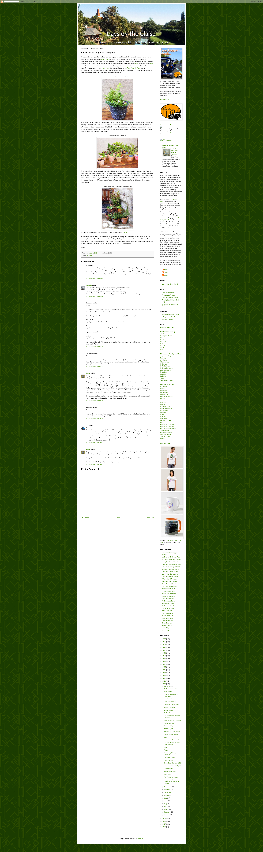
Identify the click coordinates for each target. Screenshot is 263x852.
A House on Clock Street (172, 731)
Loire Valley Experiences (170, 574)
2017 (164, 664)
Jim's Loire (165, 630)
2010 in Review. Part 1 (171, 689)
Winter (162, 438)
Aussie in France (167, 615)
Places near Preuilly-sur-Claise (171, 354)
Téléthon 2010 (168, 768)
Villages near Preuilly (169, 317)
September (168, 792)
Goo (165, 737)
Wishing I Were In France (170, 569)
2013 (164, 675)
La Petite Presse (167, 620)
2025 (164, 642)
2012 (164, 678)
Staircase (163, 350)
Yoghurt (166, 747)
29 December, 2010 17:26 (94, 367)
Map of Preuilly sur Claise (170, 314)
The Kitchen (164, 334)
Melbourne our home (169, 593)
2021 (164, 653)
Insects (162, 388)
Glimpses (163, 412)
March (166, 809)
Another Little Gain (170, 771)
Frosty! (166, 750)
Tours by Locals (166, 125)
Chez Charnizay (167, 623)
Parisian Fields (167, 625)
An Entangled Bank (168, 601)
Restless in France (168, 603)
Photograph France (168, 295)
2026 (164, 639)
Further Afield (164, 410)
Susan (88, 373)
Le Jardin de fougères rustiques (171, 695)
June (166, 801)
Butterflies (163, 390)
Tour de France (165, 436)
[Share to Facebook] (109, 253)
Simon (166, 269)
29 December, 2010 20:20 (94, 419)
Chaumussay (164, 362)
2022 (164, 650)
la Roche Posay (165, 366)
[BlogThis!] (105, 253)
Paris (162, 422)
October (167, 789)
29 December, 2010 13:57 (94, 278)
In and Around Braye (168, 591)
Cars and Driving (165, 434)
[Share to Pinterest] (111, 253)
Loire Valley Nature (168, 292)
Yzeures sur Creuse (166, 380)
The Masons (164, 348)
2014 (164, 672)
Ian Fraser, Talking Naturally (171, 567)
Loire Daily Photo (167, 613)
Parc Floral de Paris (133, 68)
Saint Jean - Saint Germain (172, 720)
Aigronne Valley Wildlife (169, 581)
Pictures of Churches (167, 426)
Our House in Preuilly (167, 332)
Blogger (140, 838)
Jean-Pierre (105, 68)
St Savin (163, 376)
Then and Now (168, 760)
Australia (163, 402)
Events (162, 404)
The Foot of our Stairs (171, 777)
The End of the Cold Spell (172, 766)
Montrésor (163, 372)
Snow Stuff (167, 774)
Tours (162, 378)
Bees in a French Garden (170, 571)
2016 (164, 667)
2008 (164, 821)
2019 (164, 658)
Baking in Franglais (168, 596)
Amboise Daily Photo (169, 589)
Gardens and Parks (166, 396)
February (167, 812)
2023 (164, 647)
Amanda (89, 285)
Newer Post (85, 517)
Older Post (150, 517)
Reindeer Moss (169, 723)
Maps (162, 414)
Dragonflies (164, 394)
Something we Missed (171, 734)
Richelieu (163, 374)
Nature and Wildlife (167, 384)
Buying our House (166, 336)
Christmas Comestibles (171, 704)
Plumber (163, 338)
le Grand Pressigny (166, 368)
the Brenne (163, 360)
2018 (164, 661)
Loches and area (165, 370)
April (166, 806)
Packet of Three (165, 420)
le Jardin (89, 255)
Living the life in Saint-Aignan (171, 562)
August (166, 795)
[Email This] (103, 253)
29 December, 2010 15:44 (94, 296)
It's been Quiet (168, 728)
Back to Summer (169, 713)
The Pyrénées (164, 430)
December (167, 686)
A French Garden (167, 611)
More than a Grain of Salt (172, 740)
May (165, 804)
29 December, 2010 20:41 (94, 442)
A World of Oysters (170, 726)
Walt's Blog (165, 628)
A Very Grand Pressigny (170, 579)
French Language (166, 408)
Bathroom (163, 344)
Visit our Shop (165, 443)
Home (118, 517)
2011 (164, 681)
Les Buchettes (168, 699)
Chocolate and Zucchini (169, 584)
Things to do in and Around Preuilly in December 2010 (172, 781)
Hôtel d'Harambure (170, 702)
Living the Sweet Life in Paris (171, 564)
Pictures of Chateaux (167, 424)
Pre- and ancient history (168, 428)
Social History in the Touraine (171, 559)
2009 (164, 818)
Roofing (162, 340)
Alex (151, 63)
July (165, 798)
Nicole (136, 63)
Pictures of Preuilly (167, 328)
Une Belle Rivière (169, 757)
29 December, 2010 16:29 (94, 347)
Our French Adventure (169, 586)
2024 (164, 644)
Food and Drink (165, 406)
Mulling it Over (168, 710)
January (167, 815)
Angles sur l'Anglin (166, 356)
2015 (164, 670)
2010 (164, 684)
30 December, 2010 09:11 (94, 464)
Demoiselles (164, 392)
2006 (164, 827)
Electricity (163, 342)
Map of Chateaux (167, 319)
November (167, 787)
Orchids (162, 398)
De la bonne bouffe (168, 606)
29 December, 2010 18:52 (94, 401)
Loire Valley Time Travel (170, 284)
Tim (87, 425)
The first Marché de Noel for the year (172, 743)
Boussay (163, 358)
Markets (163, 416)
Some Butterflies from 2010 (173, 763)
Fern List (125, 232)
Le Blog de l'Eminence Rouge (171, 557)
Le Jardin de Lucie (168, 608)
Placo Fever (168, 691)
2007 (164, 824)
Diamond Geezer (167, 618)
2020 (164, 656)
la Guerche (163, 364)
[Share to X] (107, 253)
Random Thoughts (166, 432)
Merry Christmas (169, 707)
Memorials (163, 418)
